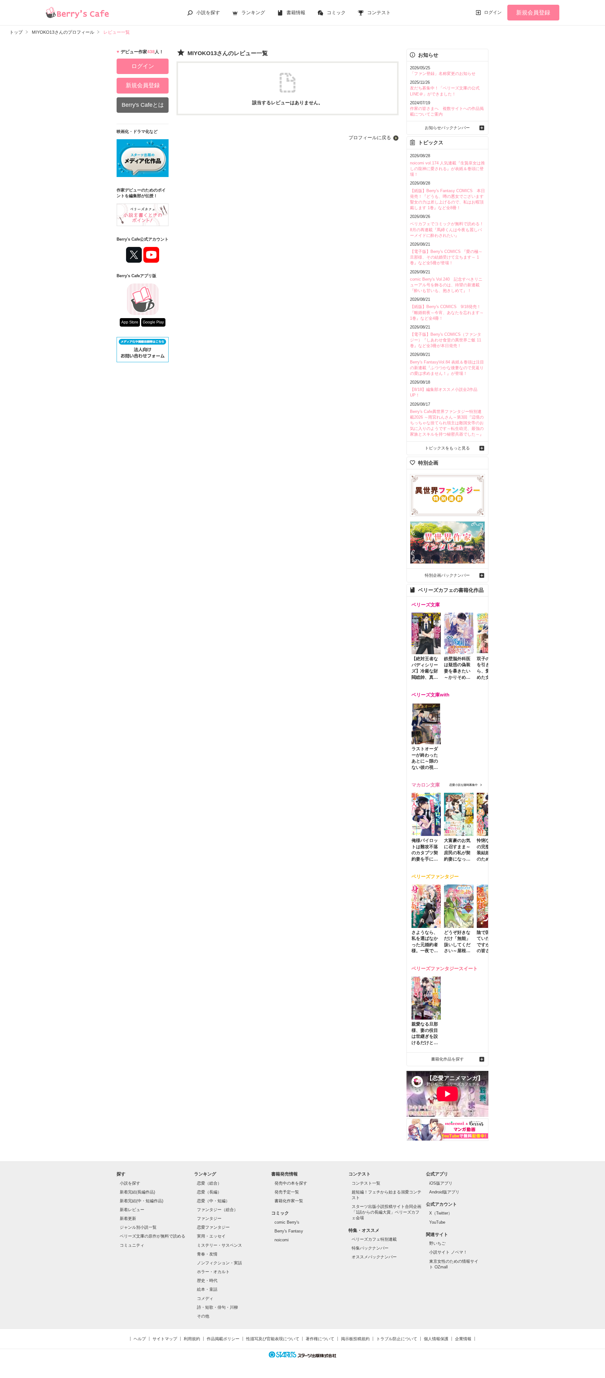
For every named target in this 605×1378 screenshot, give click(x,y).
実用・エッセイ (211, 1236)
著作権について (320, 1338)
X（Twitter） (440, 1213)
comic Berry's (286, 1222)
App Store (129, 322)
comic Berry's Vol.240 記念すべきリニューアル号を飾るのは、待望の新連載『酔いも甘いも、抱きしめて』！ (446, 285)
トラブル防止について (396, 1338)
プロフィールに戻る (370, 137)
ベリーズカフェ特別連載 (374, 1239)
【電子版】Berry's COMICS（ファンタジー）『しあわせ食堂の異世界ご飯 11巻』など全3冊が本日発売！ (445, 340)
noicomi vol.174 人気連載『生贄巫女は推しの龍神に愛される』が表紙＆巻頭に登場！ (447, 169)
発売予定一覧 (286, 1192)
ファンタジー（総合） (217, 1209)
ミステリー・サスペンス (219, 1245)
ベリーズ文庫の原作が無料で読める (152, 1236)
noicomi (281, 1240)
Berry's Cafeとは (143, 105)
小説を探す (208, 12)
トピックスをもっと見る (447, 448)
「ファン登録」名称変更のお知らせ (442, 73)
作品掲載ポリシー (223, 1338)
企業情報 (463, 1338)
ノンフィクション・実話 (219, 1263)
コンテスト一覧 (366, 1183)
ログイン (493, 12)
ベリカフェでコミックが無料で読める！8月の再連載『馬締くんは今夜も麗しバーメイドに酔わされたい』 (447, 229)
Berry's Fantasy (288, 1231)
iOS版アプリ (440, 1183)
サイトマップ (165, 1338)
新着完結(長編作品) (137, 1192)
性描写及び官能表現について (272, 1338)
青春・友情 (207, 1254)
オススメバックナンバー (374, 1257)
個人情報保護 (436, 1338)
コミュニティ (132, 1245)
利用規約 (192, 1338)
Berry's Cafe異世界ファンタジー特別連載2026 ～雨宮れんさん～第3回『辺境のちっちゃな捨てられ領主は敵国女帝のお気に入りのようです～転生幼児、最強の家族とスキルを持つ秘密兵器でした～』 (447, 423)
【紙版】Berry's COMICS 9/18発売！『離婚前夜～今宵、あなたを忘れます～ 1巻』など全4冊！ (447, 312)
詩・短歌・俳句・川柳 (217, 1307)
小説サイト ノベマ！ (448, 1252)
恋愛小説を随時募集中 (463, 784)
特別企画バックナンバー (447, 575)
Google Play (153, 322)
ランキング (253, 12)
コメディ (205, 1298)
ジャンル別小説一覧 (138, 1227)
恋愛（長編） (209, 1192)
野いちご (437, 1243)
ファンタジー (209, 1218)
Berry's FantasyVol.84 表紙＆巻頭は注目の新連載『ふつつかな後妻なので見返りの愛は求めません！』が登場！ (447, 368)
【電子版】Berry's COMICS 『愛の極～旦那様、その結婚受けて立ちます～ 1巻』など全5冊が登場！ (446, 257)
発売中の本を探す (290, 1183)
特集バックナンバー (370, 1248)
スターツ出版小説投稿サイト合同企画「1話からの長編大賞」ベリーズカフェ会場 (386, 1212)
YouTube (437, 1222)
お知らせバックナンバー (447, 127)
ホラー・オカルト (213, 1271)
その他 (203, 1316)
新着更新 (128, 1218)
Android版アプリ (444, 1192)
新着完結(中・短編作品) (141, 1200)
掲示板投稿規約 (355, 1338)
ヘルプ (140, 1338)
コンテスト (379, 12)
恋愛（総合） (209, 1183)
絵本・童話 (207, 1289)
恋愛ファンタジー (213, 1227)
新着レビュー (132, 1209)
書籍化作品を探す (447, 1059)
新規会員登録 (533, 12)
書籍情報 (295, 12)
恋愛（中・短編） (213, 1200)
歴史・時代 (207, 1280)
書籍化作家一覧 (288, 1200)
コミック (336, 12)
